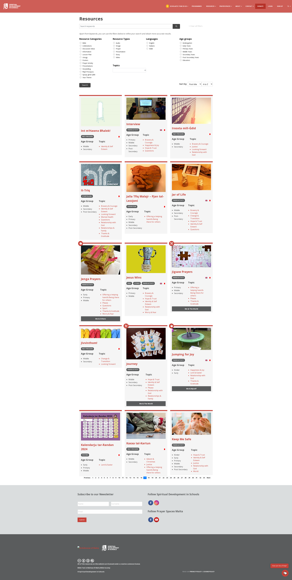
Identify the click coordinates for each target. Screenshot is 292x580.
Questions (149, 150)
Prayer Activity (87, 63)
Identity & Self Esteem (107, 147)
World (195, 471)
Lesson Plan (86, 54)
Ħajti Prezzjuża (88, 72)
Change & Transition (194, 217)
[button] (285, 573)
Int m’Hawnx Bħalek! (95, 131)
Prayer (118, 49)
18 (148, 478)
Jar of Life (179, 194)
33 (204, 478)
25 (174, 478)
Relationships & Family (107, 229)
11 (123, 478)
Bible (84, 43)
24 (171, 478)
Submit (82, 520)
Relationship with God (199, 153)
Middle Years (187, 52)
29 (189, 478)
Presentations (87, 66)
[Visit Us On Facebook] (151, 502)
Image (118, 46)
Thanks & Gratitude (105, 234)
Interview (133, 124)
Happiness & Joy (152, 145)
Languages (152, 38)
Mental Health (107, 217)
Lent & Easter (196, 372)
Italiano (152, 46)
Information (86, 52)
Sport (104, 308)
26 (178, 478)
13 (130, 478)
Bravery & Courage (149, 141)
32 (200, 478)
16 (141, 478)
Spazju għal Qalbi (88, 75)
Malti (151, 49)
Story (118, 54)
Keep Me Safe (181, 439)
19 (152, 478)
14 (134, 478)
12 (126, 478)
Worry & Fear (108, 314)
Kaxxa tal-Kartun (138, 443)
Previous (87, 478)
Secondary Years (189, 54)
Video (118, 57)
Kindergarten (187, 43)
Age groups (185, 38)
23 (167, 478)
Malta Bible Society (102, 568)
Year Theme (86, 77)
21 (159, 478)
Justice (195, 146)
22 (163, 478)
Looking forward (199, 149)
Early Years (187, 46)
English (151, 43)
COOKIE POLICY (208, 572)
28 (185, 478)
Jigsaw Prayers (182, 272)
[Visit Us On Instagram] (156, 502)
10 (119, 478)
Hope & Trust (151, 148)
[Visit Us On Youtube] (156, 519)
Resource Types (121, 38)
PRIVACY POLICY (196, 572)
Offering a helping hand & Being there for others (154, 219)
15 (137, 478)
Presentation (120, 52)
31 (196, 478)
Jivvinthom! (89, 343)
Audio (118, 43)
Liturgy (84, 57)
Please (105, 303)
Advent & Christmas (150, 460)
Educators (186, 60)
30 (193, 478)
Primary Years (188, 49)
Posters (85, 60)
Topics (116, 65)
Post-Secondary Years (191, 57)
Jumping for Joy (183, 354)
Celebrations (87, 46)
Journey (131, 364)
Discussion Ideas (88, 49)
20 (156, 478)
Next (208, 478)
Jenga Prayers (90, 279)
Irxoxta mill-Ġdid (184, 128)
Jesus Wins (133, 277)
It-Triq (85, 190)
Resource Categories (90, 38)
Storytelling (86, 69)
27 (182, 478)
